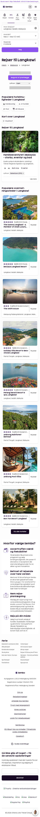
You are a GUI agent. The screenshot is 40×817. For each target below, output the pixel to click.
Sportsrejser (6, 660)
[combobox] (18, 29)
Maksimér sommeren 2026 (10, 644)
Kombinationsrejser (8, 649)
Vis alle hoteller (20, 531)
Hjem (4, 65)
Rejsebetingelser (20, 697)
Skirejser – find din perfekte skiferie (29, 656)
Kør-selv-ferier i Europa (9, 655)
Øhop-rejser (24, 649)
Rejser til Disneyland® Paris (29, 652)
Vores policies (20, 710)
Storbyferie (5, 652)
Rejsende (7, 42)
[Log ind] (30, 6)
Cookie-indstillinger (21, 744)
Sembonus (20, 725)
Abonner (20, 778)
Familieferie (5, 663)
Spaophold (24, 663)
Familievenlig (10, 104)
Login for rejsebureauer (20, 718)
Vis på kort (9, 121)
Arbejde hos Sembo (20, 701)
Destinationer (20, 714)
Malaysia (14, 65)
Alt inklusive (19, 109)
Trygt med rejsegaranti (20, 705)
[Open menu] (35, 6)
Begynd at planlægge (20, 77)
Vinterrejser (24, 644)
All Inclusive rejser (26, 647)
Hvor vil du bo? (9, 27)
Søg (20, 49)
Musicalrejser (24, 660)
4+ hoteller (25, 104)
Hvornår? (7, 34)
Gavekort (20, 736)
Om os (20, 692)
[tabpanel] (20, 38)
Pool (7, 109)
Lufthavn (12, 83)
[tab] (5, 18)
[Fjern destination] (35, 28)
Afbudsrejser (6, 647)
